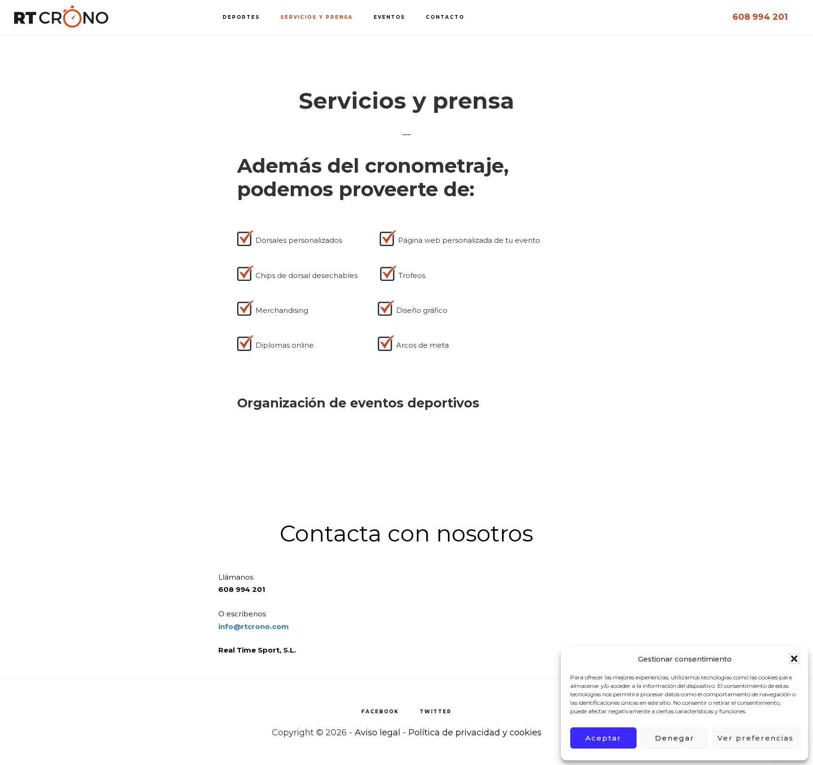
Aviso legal (377, 732)
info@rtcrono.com (253, 626)
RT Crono (61, 16)
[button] (794, 658)
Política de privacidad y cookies (475, 732)
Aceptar (603, 737)
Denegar (674, 737)
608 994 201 (760, 17)
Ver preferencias (755, 737)
